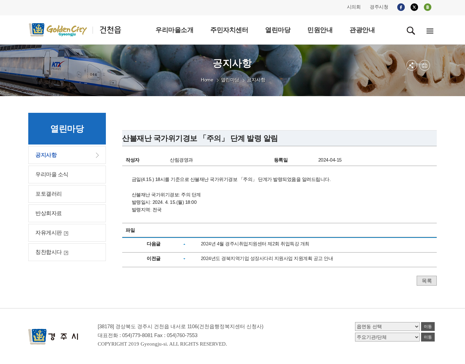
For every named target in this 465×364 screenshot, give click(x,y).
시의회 (354, 7)
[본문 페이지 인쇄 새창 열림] (424, 65)
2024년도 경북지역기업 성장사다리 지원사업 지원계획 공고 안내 (267, 258)
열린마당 (230, 79)
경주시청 (379, 7)
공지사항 (256, 79)
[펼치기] (411, 65)
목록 (427, 281)
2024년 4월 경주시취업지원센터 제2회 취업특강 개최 (255, 243)
